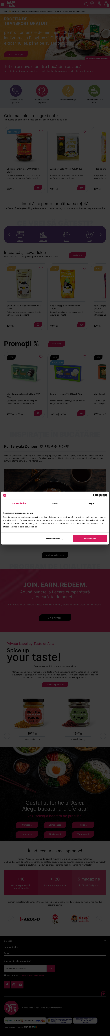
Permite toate (90, 538)
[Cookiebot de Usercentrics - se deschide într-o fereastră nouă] (95, 495)
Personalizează (53, 538)
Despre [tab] (91, 503)
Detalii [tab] (55, 503)
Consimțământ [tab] (19, 503)
